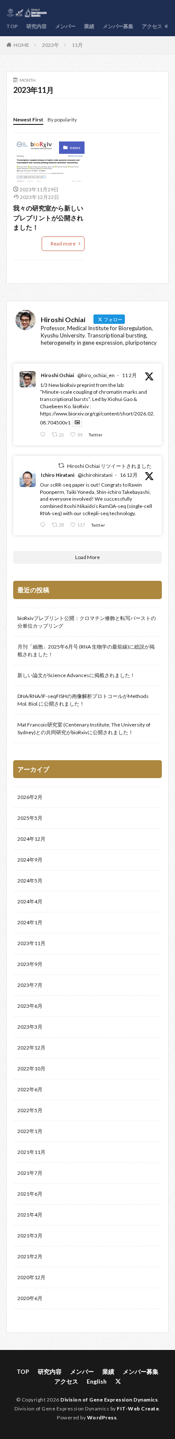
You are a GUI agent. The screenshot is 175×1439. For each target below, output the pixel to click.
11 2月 (129, 375)
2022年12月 (31, 1047)
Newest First (28, 119)
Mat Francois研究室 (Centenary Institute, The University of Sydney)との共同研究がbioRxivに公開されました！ (83, 728)
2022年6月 (29, 1089)
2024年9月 (29, 859)
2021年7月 (29, 1173)
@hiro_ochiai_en (96, 375)
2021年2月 (29, 1256)
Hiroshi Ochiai (57, 375)
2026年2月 (29, 797)
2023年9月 (29, 964)
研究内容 (36, 26)
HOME (21, 45)
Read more (63, 243)
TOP (12, 26)
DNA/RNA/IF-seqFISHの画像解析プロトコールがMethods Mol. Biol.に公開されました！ (83, 700)
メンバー (65, 26)
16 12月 (129, 475)
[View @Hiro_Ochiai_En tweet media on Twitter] (77, 422)
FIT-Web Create (138, 1408)
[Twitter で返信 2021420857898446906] (44, 434)
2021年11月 (31, 1152)
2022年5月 (29, 1110)
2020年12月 (31, 1277)
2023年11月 (31, 943)
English (97, 1381)
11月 (77, 45)
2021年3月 (29, 1235)
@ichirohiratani (95, 475)
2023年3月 (29, 1027)
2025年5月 (29, 818)
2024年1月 (29, 922)
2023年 (50, 45)
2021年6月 (29, 1194)
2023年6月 (29, 1006)
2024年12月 (31, 839)
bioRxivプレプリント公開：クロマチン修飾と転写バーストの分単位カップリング (86, 622)
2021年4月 (29, 1214)
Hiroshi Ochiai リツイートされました (109, 466)
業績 (89, 26)
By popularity (62, 119)
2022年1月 (29, 1131)
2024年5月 (29, 880)
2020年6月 (29, 1298)
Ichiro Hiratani (57, 475)
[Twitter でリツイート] (61, 465)
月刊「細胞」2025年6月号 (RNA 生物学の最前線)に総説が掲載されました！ (86, 650)
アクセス (152, 26)
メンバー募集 (118, 26)
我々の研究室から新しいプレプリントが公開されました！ (48, 217)
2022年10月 (31, 1068)
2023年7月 (29, 985)
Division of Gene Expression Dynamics (109, 1399)
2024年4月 (29, 901)
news (75, 147)
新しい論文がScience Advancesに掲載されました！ (76, 675)
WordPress (102, 1417)
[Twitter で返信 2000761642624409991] (44, 525)
